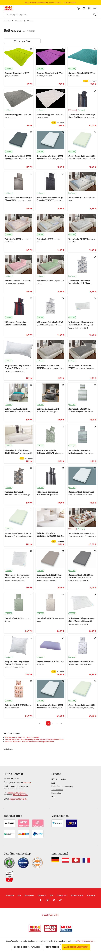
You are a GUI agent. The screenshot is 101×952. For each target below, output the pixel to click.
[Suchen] (94, 14)
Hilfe (53, 796)
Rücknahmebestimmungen (62, 786)
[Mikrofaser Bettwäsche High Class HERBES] (50, 306)
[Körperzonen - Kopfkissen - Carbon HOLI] (19, 349)
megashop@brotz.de (18, 799)
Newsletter (29, 895)
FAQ (53, 783)
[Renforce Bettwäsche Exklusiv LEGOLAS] (50, 434)
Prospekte (91, 895)
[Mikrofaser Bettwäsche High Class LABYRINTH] (50, 181)
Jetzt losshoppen (69, 2)
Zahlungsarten (57, 790)
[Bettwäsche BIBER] (19, 602)
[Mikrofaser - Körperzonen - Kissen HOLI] (82, 306)
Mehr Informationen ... (86, 941)
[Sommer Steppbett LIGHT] (19, 57)
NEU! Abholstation (58, 779)
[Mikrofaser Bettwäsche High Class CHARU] (19, 181)
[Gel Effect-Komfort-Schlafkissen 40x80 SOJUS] (50, 517)
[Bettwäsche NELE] (82, 181)
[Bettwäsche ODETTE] (82, 223)
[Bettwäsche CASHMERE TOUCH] (50, 349)
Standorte (27, 782)
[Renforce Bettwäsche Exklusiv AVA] (19, 476)
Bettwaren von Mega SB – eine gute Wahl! (22, 737)
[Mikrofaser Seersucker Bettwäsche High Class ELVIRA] (82, 264)
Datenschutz (62, 895)
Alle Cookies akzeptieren (76, 947)
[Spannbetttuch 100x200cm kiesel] (50, 559)
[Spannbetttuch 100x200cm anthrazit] (82, 559)
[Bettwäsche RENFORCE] (82, 645)
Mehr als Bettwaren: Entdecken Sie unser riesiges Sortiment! (29, 741)
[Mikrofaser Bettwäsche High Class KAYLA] (82, 98)
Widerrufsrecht (77, 895)
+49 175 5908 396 (20, 795)
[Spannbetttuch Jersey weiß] (82, 476)
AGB (51, 895)
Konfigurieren (52, 947)
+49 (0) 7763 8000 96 (16, 793)
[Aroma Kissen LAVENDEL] (50, 645)
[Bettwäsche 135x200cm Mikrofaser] (82, 393)
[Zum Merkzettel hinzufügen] (31, 49)
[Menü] (94, 8)
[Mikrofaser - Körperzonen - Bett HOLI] (82, 602)
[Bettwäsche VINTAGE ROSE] (82, 517)
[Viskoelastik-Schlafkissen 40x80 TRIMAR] (19, 434)
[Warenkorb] (89, 8)
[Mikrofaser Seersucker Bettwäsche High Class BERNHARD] (19, 306)
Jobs (19, 895)
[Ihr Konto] (78, 8)
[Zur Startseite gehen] (8, 8)
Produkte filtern (24, 41)
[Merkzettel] (83, 8)
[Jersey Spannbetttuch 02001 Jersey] (19, 140)
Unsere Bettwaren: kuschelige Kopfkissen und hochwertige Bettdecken (34, 739)
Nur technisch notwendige (26, 947)
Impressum (42, 895)
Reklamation (56, 793)
